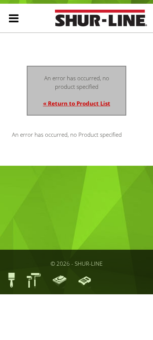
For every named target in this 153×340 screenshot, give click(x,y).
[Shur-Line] (101, 18)
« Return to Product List (76, 103)
